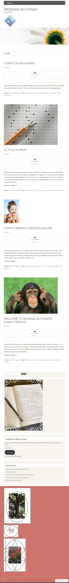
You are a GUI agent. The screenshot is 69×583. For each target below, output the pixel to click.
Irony (42, 360)
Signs (59, 93)
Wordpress (7, 95)
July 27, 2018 (34, 335)
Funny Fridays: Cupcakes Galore (28, 228)
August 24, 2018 (34, 163)
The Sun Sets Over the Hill (14, 480)
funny (35, 93)
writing (6, 268)
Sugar (56, 266)
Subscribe (10, 452)
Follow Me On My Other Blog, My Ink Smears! (19, 475)
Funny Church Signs (19, 63)
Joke (50, 93)
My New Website (11, 472)
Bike (26, 360)
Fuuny (38, 266)
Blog (26, 93)
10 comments (34, 239)
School (54, 190)
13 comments (34, 161)
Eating (34, 266)
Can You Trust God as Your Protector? (17, 477)
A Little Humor (15, 150)
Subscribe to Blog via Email (16, 439)
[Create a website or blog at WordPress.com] (4, 579)
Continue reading (9, 185)
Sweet (61, 266)
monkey (51, 360)
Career (30, 190)
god (39, 93)
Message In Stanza (21, 9)
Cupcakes (28, 266)
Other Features (15, 93)
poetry (52, 266)
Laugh (55, 93)
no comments (34, 333)
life (51, 190)
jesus (47, 93)
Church (30, 93)
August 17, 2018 (34, 241)
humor (43, 93)
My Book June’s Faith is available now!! (18, 469)
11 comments (34, 74)
